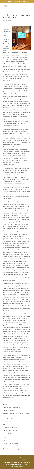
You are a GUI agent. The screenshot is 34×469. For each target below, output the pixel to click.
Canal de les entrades (10, 443)
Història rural (7, 433)
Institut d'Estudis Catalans (11, 460)
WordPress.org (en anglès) (12, 449)
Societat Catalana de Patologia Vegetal (16, 413)
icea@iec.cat (13, 464)
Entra (5, 440)
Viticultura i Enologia (10, 430)
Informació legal (22, 464)
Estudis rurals (7, 419)
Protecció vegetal (9, 410)
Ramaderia (7, 422)
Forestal (6, 416)
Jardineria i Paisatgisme (11, 427)
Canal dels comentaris (10, 446)
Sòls (4, 424)
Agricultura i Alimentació (11, 407)
